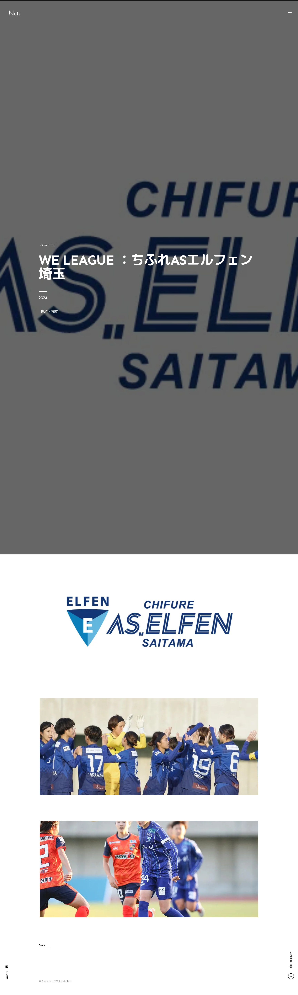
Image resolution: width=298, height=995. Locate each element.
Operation (47, 416)
